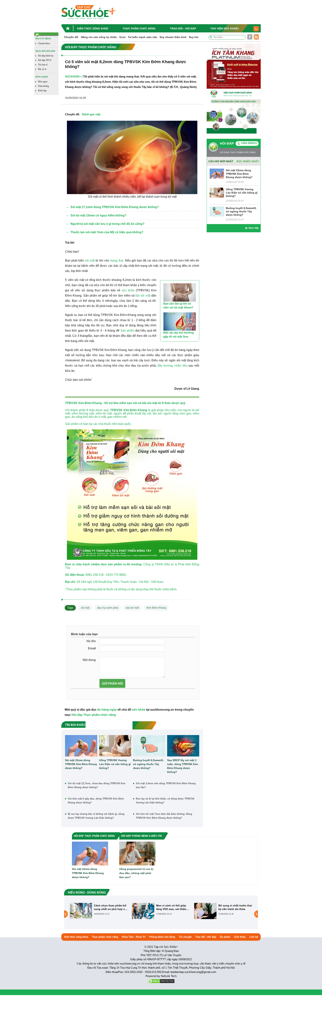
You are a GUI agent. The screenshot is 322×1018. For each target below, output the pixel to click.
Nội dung (89, 659)
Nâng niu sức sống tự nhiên (99, 37)
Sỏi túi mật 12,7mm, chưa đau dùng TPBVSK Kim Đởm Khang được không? (96, 785)
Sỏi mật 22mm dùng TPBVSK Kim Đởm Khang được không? (81, 764)
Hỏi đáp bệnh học (46, 55)
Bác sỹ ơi (42, 69)
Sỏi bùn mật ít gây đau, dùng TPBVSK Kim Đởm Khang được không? (96, 800)
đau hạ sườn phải (107, 607)
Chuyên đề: (71, 37)
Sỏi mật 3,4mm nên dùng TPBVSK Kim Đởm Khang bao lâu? (166, 785)
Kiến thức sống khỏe (92, 28)
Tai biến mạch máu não (142, 37)
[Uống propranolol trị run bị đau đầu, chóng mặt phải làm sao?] (137, 853)
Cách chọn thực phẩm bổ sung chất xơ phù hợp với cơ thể (110, 907)
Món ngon (42, 81)
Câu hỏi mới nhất (220, 161)
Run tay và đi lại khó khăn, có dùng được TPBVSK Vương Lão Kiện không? (165, 800)
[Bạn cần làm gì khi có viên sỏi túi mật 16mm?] (179, 292)
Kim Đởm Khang (156, 607)
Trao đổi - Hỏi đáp (183, 28)
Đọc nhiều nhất (247, 161)
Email (92, 648)
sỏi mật (90, 260)
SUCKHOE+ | (73, 76)
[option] (99, 911)
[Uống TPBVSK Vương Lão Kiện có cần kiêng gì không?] (115, 745)
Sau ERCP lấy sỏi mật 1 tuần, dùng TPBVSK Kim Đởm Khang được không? (182, 766)
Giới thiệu (240, 936)
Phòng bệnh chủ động (162, 936)
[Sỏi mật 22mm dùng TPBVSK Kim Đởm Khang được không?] (81, 745)
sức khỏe (128, 290)
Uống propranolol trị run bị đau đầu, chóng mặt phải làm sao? (136, 873)
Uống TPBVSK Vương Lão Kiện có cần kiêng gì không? (115, 764)
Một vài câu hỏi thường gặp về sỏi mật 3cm (178, 334)
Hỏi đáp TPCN (44, 60)
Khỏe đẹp (42, 90)
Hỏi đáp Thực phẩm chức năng (94, 714)
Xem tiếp (253, 228)
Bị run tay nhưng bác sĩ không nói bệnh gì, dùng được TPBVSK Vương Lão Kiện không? (96, 816)
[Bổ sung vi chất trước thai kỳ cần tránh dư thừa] (205, 911)
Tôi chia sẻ (43, 64)
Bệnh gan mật (91, 114)
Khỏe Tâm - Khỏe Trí (134, 936)
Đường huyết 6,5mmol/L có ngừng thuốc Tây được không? (148, 764)
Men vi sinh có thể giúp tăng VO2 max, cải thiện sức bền (171, 907)
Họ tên (91, 641)
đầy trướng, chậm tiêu (172, 365)
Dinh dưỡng (43, 86)
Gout (122, 37)
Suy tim (193, 37)
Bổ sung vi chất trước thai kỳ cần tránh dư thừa (235, 907)
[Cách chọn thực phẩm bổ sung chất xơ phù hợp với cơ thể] (81, 911)
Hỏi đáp (227, 143)
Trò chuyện (185, 936)
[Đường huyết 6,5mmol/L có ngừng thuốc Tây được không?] (149, 745)
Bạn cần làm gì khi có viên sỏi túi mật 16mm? (178, 305)
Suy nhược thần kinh (173, 37)
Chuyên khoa (44, 43)
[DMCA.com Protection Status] (161, 980)
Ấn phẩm (225, 936)
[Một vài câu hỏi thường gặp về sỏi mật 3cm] (179, 321)
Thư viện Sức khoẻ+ (224, 28)
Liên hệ (253, 936)
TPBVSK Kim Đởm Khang (128, 410)
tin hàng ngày (107, 709)
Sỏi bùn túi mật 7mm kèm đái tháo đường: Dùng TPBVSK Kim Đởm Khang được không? (164, 816)
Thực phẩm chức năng (139, 28)
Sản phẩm (127, 330)
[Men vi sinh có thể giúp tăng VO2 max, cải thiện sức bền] (143, 911)
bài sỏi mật (142, 295)
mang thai (116, 260)
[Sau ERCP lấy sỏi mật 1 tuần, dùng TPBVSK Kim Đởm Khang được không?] (183, 745)
